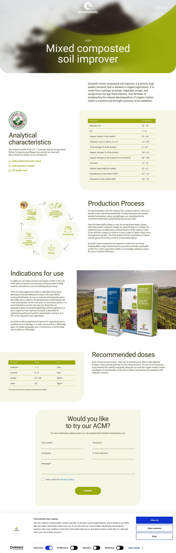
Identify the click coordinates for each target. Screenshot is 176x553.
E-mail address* (100, 453)
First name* (47, 442)
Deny (154, 536)
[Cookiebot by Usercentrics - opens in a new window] (16, 548)
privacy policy (67, 479)
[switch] (74, 548)
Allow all (154, 520)
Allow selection (154, 528)
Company (46, 453)
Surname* (97, 442)
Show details (134, 548)
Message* (46, 463)
